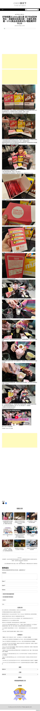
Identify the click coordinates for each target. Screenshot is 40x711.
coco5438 (23, 25)
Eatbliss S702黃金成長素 (8, 426)
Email (3, 585)
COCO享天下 (20, 3)
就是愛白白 (18, 14)
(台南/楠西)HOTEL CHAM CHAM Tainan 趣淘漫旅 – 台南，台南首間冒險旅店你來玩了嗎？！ (18, 618)
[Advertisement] (19, 61)
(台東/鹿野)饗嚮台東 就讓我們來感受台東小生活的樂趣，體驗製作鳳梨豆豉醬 (8, 522)
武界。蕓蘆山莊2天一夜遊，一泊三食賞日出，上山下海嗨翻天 (17, 637)
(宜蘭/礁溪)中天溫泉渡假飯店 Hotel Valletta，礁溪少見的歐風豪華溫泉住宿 (21, 639)
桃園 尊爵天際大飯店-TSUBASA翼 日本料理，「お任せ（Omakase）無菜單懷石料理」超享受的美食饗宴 (19, 614)
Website (3, 589)
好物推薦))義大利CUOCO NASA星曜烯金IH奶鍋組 (10, 620)
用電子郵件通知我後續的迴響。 (9, 593)
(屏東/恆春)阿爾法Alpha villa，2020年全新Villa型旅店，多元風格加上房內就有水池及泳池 (21, 657)
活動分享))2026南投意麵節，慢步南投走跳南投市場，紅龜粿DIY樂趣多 (14, 622)
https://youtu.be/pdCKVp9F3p (8, 408)
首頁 (2, 9)
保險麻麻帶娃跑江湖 (20, 680)
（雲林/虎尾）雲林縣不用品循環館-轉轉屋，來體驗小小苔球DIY (12, 631)
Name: (3, 581)
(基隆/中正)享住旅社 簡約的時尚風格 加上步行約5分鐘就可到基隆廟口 (20, 522)
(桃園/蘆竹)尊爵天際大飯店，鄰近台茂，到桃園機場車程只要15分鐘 (13, 616)
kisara (4, 646)
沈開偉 (4, 650)
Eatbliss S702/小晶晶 (9, 428)
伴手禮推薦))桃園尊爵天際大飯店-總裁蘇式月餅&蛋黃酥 (11, 612)
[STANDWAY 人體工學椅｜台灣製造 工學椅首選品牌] (32, 543)
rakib (30, 706)
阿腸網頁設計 (38, 710)
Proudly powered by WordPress (14, 706)
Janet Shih (5, 662)
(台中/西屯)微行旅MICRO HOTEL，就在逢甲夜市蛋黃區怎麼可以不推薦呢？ (21, 660)
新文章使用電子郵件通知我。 (8, 596)
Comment (4, 572)
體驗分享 (22, 14)
